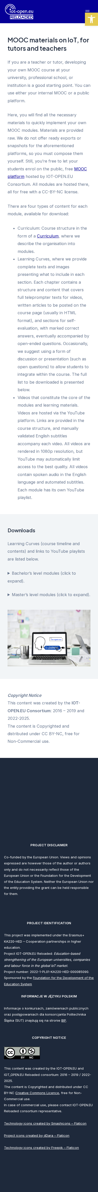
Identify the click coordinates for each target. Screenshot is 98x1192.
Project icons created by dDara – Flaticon (36, 1135)
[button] (91, 19)
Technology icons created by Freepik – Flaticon (41, 1148)
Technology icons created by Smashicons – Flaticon (45, 1123)
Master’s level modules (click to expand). (51, 594)
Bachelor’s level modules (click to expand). (42, 577)
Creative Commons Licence (37, 1093)
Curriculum (48, 236)
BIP (63, 1020)
